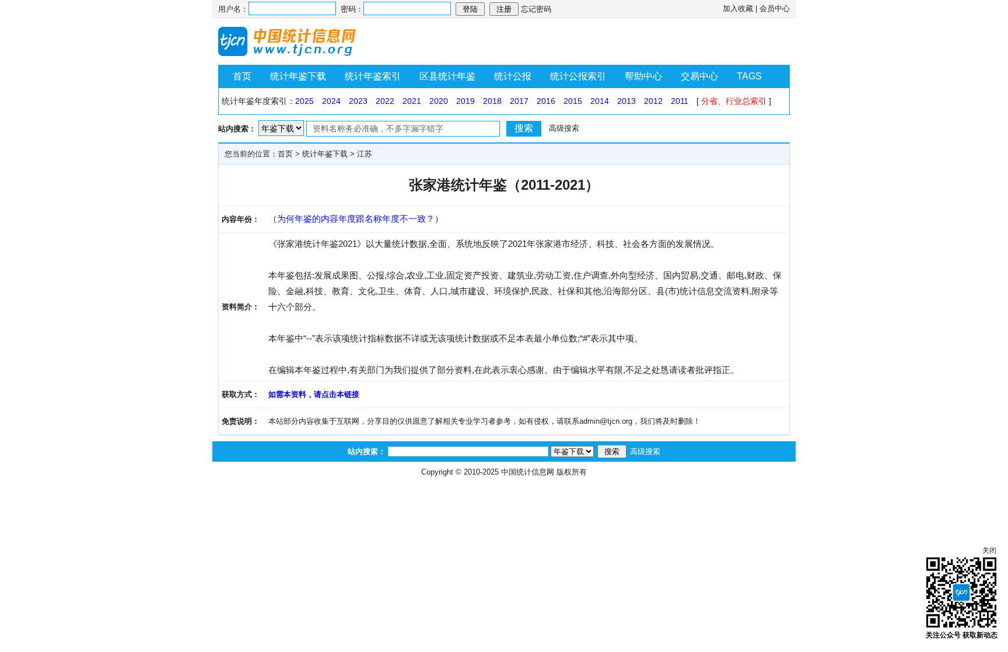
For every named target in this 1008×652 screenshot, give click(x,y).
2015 (573, 101)
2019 (465, 101)
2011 (679, 101)
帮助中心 (643, 76)
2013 (626, 101)
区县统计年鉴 (447, 76)
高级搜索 (564, 128)
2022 (385, 101)
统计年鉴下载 (298, 76)
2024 (331, 101)
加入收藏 (738, 8)
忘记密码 (536, 9)
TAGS (749, 76)
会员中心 (775, 8)
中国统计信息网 (527, 472)
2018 (492, 101)
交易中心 (699, 76)
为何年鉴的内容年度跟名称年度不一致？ (356, 219)
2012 (653, 101)
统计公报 (512, 76)
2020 (438, 101)
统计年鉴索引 (373, 76)
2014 (599, 101)
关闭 (989, 550)
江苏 (364, 153)
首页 (242, 76)
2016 (546, 101)
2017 (519, 101)
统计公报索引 (578, 76)
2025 (304, 101)
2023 (358, 101)
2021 (411, 101)
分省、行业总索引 (733, 101)
